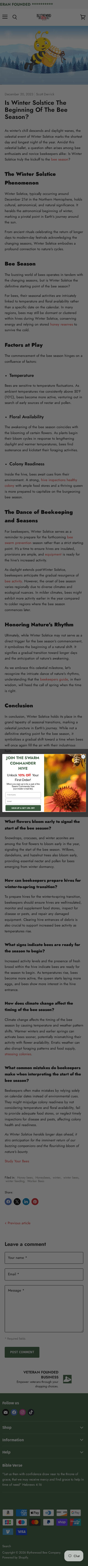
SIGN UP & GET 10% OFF (23, 808)
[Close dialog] (83, 757)
